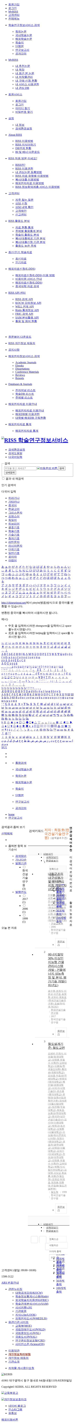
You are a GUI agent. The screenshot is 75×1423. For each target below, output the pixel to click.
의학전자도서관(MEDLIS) (31, 1318)
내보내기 (48, 854)
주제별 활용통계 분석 (28, 231)
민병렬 (51, 895)
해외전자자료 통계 (19, 424)
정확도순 (53, 1239)
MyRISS (13, 11)
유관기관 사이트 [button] (18, 1322)
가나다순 (21, 859)
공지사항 (14, 349)
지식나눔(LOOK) (25, 1314)
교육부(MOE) (23, 1325)
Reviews (20, 375)
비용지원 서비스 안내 (28, 278)
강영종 (55, 1060)
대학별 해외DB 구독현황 (30, 417)
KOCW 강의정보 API (28, 302)
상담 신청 (21, 203)
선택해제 (7, 833)
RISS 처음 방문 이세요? (22, 158)
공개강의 (21, 53)
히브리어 (14, 523)
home (11, 814)
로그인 (12, 8)
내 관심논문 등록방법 (28, 172)
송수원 (51, 991)
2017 (25, 900)
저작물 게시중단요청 (21, 1368)
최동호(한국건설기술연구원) (57, 1000)
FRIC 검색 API (24, 313)
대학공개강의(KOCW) (29, 1292)
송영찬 (54, 904)
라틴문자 (14, 542)
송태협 (57, 898)
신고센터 (21, 214)
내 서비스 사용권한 (27, 84)
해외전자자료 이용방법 (29, 183)
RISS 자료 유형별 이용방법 (31, 175)
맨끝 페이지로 (48, 1246)
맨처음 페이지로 (34, 1239)
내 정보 (19, 124)
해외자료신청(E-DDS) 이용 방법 (35, 275)
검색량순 (21, 855)
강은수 (57, 914)
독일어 (12, 520)
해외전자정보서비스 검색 (24, 356)
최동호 (60, 1110)
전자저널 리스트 (25, 390)
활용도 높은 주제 (25, 245)
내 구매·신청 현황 (26, 80)
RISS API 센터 (17, 292)
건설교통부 (57, 923)
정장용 (54, 1182)
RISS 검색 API (24, 299)
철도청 (54, 1192)
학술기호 (14, 531)
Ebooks (19, 365)
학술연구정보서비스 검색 (24, 25)
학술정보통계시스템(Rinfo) (31, 1296)
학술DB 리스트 (24, 393)
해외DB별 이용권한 (27, 414)
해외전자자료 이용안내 (22, 404)
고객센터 (14, 14)
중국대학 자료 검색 (27, 286)
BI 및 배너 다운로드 (27, 151)
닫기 (4, 747)
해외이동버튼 (9, 1419)
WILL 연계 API (24, 306)
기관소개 (14, 1361)
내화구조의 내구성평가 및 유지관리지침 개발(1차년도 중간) (57, 881)
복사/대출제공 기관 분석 (30, 238)
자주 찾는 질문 (24, 199)
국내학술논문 (23, 35)
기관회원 (21, 1311)
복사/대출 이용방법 (27, 179)
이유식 (58, 911)
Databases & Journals (20, 384)
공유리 (54, 997)
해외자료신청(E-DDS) (21, 268)
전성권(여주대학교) (56, 1157)
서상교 (57, 1173)
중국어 (12, 505)
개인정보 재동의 (18, 1357)
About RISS (15, 134)
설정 (11, 118)
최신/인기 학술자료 (20, 252)
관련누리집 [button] (15, 1289)
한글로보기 (52, 1231)
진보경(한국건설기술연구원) (57, 907)
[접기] (70, 896)
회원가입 (14, 4)
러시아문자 (15, 545)
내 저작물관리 (24, 76)
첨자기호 (14, 538)
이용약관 (14, 1350)
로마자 (12, 556)
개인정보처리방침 (19, 1354)
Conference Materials (27, 371)
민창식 (59, 1053)
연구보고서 (22, 49)
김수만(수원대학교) (57, 1122)
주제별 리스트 (24, 397)
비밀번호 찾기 (24, 111)
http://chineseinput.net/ (13, 602)
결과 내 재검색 (15, 478)
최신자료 (21, 258)
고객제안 (21, 210)
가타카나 (14, 501)
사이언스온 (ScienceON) (29, 1344)
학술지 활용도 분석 (27, 234)
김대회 (54, 917)
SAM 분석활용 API (27, 317)
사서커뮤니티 (23, 1307)
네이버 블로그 (17, 1405)
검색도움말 (15, 453)
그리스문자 (15, 512)
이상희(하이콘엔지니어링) (57, 1135)
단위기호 (14, 549)
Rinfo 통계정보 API (27, 310)
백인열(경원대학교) (56, 1085)
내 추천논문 (22, 65)
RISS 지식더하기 (25, 144)
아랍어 (12, 560)
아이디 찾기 (22, 108)
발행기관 (21, 863)
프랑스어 (14, 516)
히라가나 (14, 498)
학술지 (19, 42)
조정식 (59, 991)
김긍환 (59, 895)
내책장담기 (52, 857)
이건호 (57, 994)
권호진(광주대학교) (56, 1144)
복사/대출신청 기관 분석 (30, 242)
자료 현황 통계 (24, 227)
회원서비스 (15, 94)
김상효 (51, 1075)
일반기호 (14, 553)
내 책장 (19, 69)
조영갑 (55, 1179)
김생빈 (51, 1053)
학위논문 (21, 31)
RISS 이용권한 (24, 168)
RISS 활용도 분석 (19, 220)
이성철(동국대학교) (57, 1056)
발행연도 (21, 891)
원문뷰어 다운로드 (19, 336)
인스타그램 (15, 1409)
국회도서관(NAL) (26, 1336)
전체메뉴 (14, 18)
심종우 (54, 901)
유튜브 (12, 1413)
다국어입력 (15, 456)
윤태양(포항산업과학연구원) (57, 1097)
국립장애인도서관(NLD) (30, 1329)
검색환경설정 (23, 128)
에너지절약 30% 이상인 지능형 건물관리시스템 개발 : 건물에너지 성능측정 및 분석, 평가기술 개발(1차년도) (57, 970)
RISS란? (20, 164)
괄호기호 (14, 527)
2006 (25, 910)
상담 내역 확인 (24, 207)
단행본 (19, 46)
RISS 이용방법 (24, 140)
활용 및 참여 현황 (26, 321)
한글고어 (14, 509)
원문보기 (61, 943)
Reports (19, 378)
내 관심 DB (22, 87)
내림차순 (53, 1245)
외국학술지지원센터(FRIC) (31, 1300)
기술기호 (14, 534)
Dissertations (22, 368)
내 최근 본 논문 (24, 73)
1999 (25, 920)
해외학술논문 (23, 38)
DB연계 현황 (23, 148)
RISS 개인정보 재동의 (21, 343)
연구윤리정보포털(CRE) (30, 1340)
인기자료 (21, 262)
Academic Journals (25, 362)
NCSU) (54, 1006)
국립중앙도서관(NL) (27, 1333)
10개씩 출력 (55, 1251)
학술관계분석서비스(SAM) (31, 1303)
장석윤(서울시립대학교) (57, 1103)
